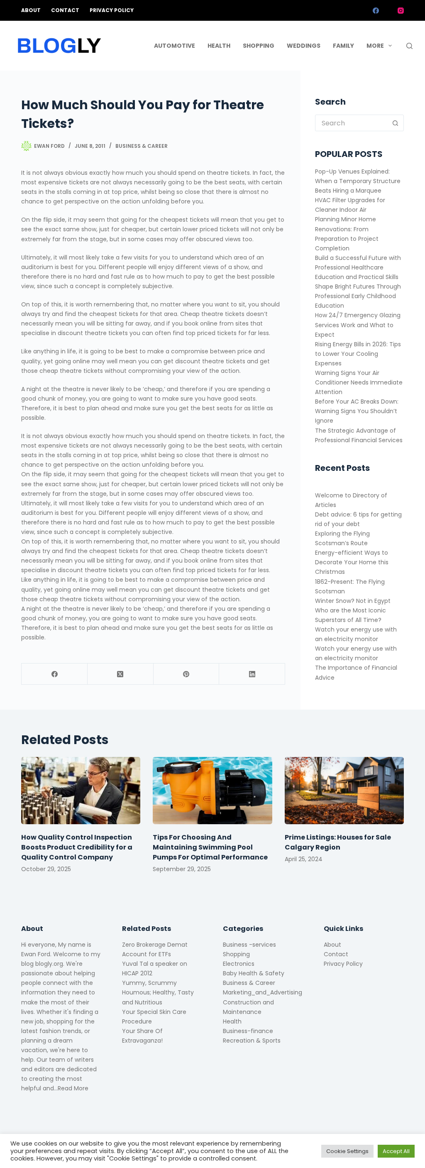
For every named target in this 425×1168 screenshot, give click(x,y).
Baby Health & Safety (253, 973)
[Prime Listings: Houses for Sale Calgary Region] (344, 790)
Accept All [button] (396, 1151)
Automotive (174, 46)
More (375, 46)
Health (219, 46)
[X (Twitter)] (388, 10)
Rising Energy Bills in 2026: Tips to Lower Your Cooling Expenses (358, 353)
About (31, 10)
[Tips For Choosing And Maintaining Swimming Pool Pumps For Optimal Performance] (212, 790)
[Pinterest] (187, 674)
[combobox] (351, 123)
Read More (73, 1088)
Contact (65, 10)
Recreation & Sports (252, 1040)
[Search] (409, 46)
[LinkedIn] (252, 674)
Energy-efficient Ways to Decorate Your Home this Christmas (351, 562)
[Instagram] (401, 10)
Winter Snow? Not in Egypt (353, 601)
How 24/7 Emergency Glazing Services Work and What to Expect (358, 324)
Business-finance (248, 1031)
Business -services (249, 944)
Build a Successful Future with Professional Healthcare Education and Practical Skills (358, 267)
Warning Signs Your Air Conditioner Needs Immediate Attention (359, 382)
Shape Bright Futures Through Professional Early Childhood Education (358, 296)
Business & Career (141, 145)
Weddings (303, 46)
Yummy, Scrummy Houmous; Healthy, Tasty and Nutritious (158, 992)
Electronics (238, 964)
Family (343, 46)
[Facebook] (376, 10)
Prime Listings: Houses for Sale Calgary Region (338, 842)
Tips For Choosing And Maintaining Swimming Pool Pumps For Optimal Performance (210, 847)
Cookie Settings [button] (347, 1151)
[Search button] (395, 123)
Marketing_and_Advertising (262, 992)
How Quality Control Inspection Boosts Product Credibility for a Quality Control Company (76, 847)
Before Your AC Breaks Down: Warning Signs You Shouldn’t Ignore (356, 411)
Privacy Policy (112, 10)
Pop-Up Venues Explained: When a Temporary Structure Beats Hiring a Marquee (358, 181)
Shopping (258, 46)
